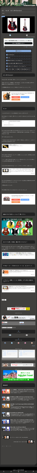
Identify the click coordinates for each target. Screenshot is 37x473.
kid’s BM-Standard (11, 54)
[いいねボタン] (3, 300)
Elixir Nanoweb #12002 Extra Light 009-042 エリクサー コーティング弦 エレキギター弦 (28, 352)
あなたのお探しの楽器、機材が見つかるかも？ (15, 63)
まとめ (9, 57)
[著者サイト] (5, 343)
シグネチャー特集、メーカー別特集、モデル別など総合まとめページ (19, 69)
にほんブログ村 (22, 324)
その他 (14, 327)
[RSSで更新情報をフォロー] (32, 343)
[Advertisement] (18, 455)
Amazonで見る (16, 99)
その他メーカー (10, 327)
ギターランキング (4, 324)
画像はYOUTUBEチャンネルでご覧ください (15, 60)
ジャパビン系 (4, 327)
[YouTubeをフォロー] (18, 343)
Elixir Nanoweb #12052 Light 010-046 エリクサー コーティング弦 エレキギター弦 (12, 352)
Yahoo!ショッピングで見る (25, 199)
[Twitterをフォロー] (12, 343)
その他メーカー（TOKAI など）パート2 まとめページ (17, 66)
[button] (26, 35)
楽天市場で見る (16, 199)
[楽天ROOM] (25, 343)
